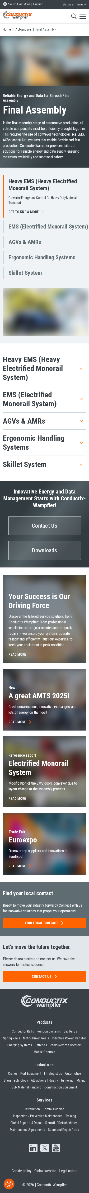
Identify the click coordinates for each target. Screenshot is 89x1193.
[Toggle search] (74, 16)
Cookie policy (22, 1171)
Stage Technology (16, 1080)
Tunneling (67, 1080)
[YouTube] (56, 1148)
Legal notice (68, 1171)
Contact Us (44, 525)
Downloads (44, 550)
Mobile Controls (44, 1052)
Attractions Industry (44, 1080)
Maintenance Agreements (27, 1130)
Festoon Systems (49, 1031)
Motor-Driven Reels (36, 1038)
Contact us (41, 976)
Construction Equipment (60, 1087)
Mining (81, 1080)
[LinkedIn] (33, 1148)
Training (71, 1116)
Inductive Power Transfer (69, 1038)
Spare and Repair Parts (63, 1130)
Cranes (13, 1073)
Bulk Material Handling (27, 1087)
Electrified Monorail (39, 768)
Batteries (41, 1045)
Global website (45, 1171)
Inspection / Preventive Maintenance (38, 1116)
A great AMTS (39, 695)
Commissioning (53, 1109)
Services (44, 1099)
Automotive (73, 1073)
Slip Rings (70, 1031)
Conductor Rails (23, 1031)
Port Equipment (30, 1073)
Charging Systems (19, 1045)
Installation (32, 1109)
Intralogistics (53, 1073)
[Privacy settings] (9, 1184)
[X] (44, 1148)
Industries (44, 1064)
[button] (46, 196)
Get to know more (24, 212)
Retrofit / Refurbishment (62, 1123)
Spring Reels (11, 1038)
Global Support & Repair (26, 1123)
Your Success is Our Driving (39, 601)
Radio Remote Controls (66, 1045)
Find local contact (41, 923)
